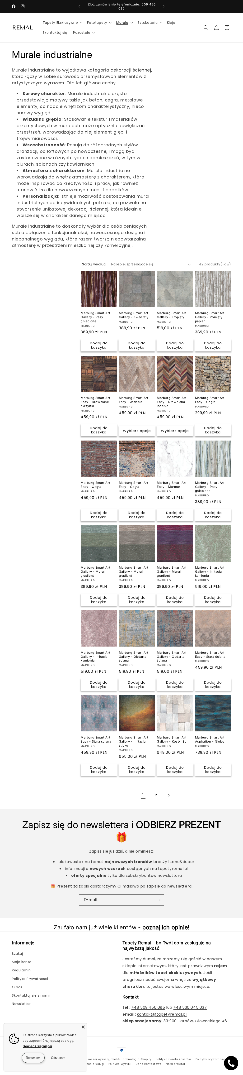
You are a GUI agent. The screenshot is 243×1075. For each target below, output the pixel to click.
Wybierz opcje (137, 430)
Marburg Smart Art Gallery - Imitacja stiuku (133, 741)
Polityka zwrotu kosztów (173, 1059)
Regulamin (21, 970)
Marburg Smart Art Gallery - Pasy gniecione (95, 317)
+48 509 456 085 (148, 1007)
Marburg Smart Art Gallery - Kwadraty (134, 315)
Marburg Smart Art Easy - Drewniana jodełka (171, 402)
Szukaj (17, 953)
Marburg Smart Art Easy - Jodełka (133, 400)
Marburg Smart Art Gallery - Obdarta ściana (133, 656)
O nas (17, 987)
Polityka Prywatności (30, 978)
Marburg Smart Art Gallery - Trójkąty (171, 315)
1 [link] (143, 795)
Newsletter (21, 1003)
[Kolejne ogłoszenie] (164, 6)
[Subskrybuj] (159, 900)
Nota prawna (175, 1064)
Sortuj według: (94, 264)
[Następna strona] (169, 795)
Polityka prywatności (211, 1059)
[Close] (83, 1027)
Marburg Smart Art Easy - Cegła (209, 400)
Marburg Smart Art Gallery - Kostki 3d (172, 739)
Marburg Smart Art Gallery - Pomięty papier (209, 317)
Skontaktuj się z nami (31, 995)
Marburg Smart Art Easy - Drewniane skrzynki (95, 402)
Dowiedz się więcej (37, 1046)
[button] (62, 23)
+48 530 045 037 (190, 1007)
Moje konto (22, 962)
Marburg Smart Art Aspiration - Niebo (209, 739)
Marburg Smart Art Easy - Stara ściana (210, 654)
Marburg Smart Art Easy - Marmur (171, 485)
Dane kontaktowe (148, 1064)
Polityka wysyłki (119, 1064)
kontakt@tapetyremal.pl (162, 1014)
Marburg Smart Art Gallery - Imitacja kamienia (209, 571)
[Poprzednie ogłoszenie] (79, 6)
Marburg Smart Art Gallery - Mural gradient (95, 571)
